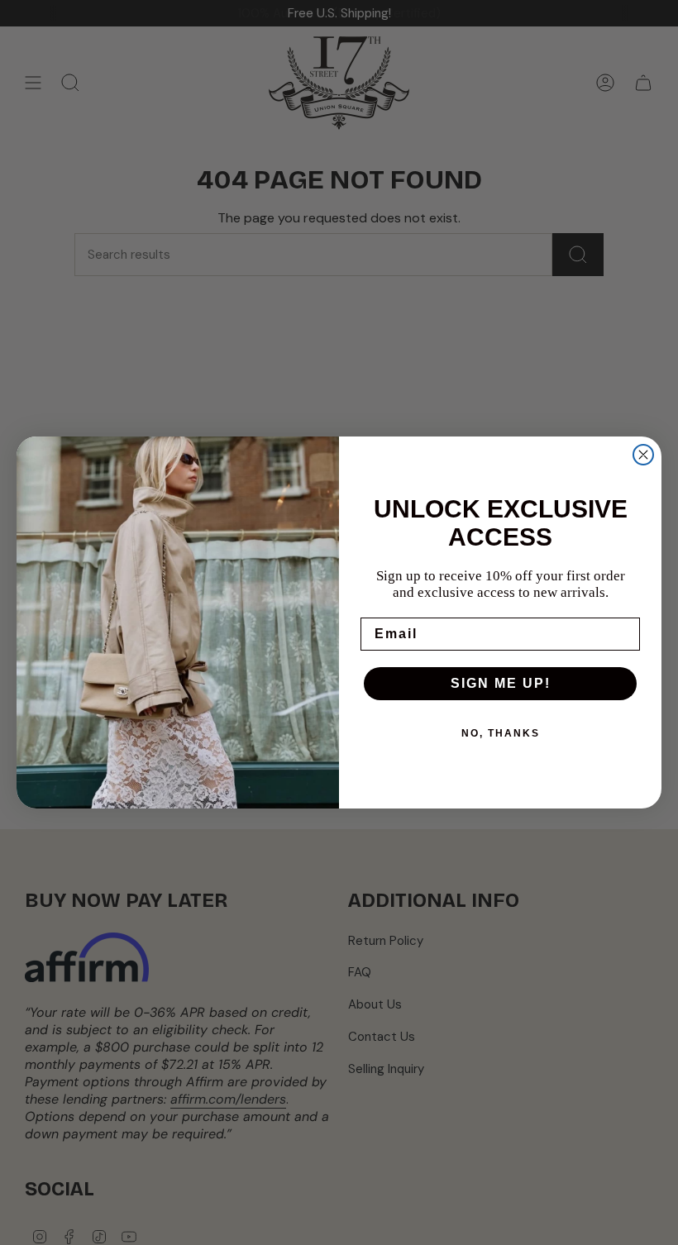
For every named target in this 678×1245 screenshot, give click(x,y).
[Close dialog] (643, 455)
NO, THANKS (500, 733)
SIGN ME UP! (501, 683)
